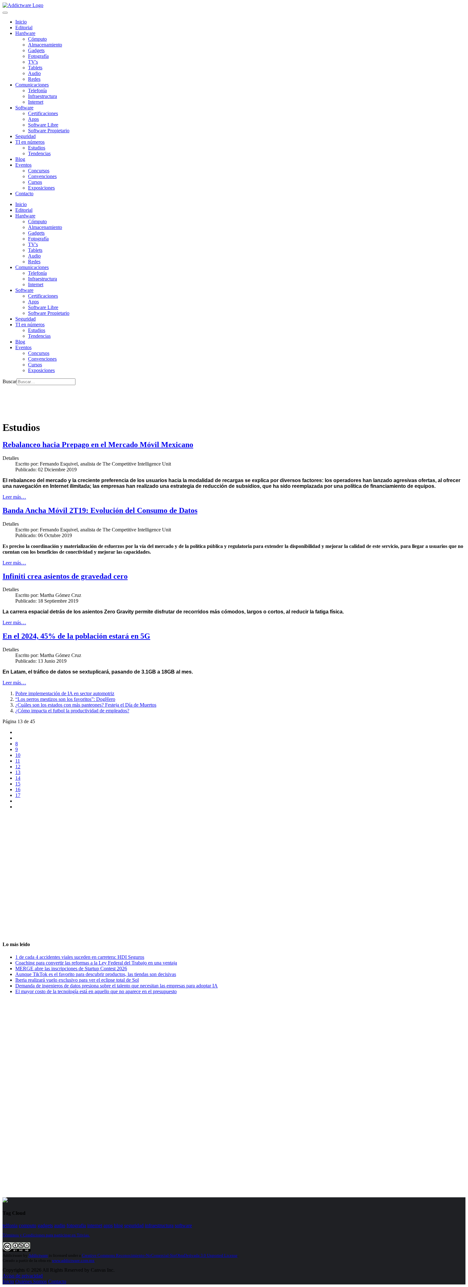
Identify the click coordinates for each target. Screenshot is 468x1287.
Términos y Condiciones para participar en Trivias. (46, 1235)
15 (17, 783)
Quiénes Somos (31, 1281)
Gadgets (36, 50)
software (183, 1225)
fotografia (76, 1225)
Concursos (38, 170)
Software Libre (43, 125)
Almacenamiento (45, 44)
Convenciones (42, 176)
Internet (35, 102)
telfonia (10, 1225)
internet (94, 1225)
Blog (20, 159)
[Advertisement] (118, 399)
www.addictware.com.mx (73, 1260)
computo (27, 1225)
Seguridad (25, 136)
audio (59, 1225)
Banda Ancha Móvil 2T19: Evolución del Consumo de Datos (100, 510)
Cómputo (37, 39)
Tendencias (39, 153)
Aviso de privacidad (23, 1275)
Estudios (36, 147)
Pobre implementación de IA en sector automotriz (64, 693)
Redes (34, 79)
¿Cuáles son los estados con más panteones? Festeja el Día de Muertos (85, 705)
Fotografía (38, 56)
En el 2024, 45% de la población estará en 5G (76, 636)
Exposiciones (41, 187)
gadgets (45, 1225)
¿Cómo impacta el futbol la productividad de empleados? (72, 710)
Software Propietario (48, 130)
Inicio (8, 1281)
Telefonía (37, 90)
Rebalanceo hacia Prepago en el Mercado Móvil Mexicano (98, 444)
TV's (33, 62)
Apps (33, 119)
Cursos (35, 182)
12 (17, 766)
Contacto (24, 193)
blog (118, 1225)
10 (17, 755)
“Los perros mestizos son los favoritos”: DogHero (65, 699)
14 (17, 778)
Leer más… (14, 497)
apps (108, 1225)
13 (17, 772)
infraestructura (159, 1225)
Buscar (10, 381)
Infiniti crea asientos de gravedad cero (65, 576)
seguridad (134, 1225)
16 (17, 789)
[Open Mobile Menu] (5, 13)
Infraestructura (42, 96)
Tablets (35, 67)
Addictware (38, 1255)
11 (17, 761)
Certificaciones (43, 113)
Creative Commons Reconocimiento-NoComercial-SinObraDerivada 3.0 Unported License (160, 1255)
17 (17, 795)
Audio (34, 73)
